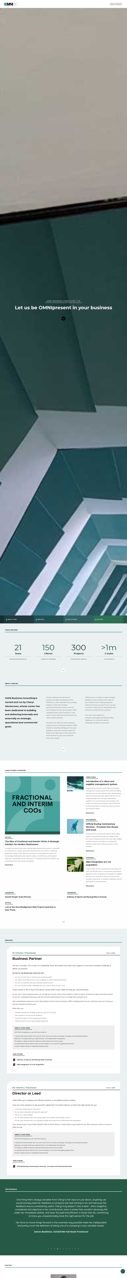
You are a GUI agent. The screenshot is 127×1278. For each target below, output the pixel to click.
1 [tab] (49, 1249)
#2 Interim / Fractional (63, 1087)
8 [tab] (69, 1249)
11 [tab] (78, 1249)
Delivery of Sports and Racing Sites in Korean (87, 897)
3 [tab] (55, 1249)
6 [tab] (63, 1249)
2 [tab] (52, 1249)
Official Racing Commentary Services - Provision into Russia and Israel (102, 827)
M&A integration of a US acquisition (30, 1064)
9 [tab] (72, 1249)
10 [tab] (75, 1249)
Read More (9, 865)
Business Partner (27, 958)
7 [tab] (66, 1249)
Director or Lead (26, 1093)
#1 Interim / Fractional (63, 953)
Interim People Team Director (18, 897)
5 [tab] (61, 1249)
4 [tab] (58, 1249)
